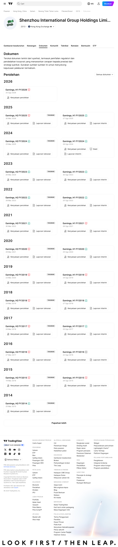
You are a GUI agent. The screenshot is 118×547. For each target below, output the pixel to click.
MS (92, 4)
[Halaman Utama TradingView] (10, 3)
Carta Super (37, 443)
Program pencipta (83, 451)
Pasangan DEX (38, 463)
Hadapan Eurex (59, 475)
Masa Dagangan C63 (62, 510)
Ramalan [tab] (74, 46)
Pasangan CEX (38, 460)
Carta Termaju (99, 451)
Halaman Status (60, 535)
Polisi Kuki (57, 525)
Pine (34, 465)
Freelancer (81, 480)
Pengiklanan (98, 460)
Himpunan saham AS (61, 478)
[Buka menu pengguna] (98, 3)
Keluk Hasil (36, 502)
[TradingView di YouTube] (14, 449)
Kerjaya (56, 495)
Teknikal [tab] (64, 46)
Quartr (16, 487)
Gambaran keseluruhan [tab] (14, 46)
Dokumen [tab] (43, 46)
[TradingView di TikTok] (14, 453)
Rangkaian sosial (83, 443)
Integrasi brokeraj (100, 463)
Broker (56, 460)
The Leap (57, 465)
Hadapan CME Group (62, 473)
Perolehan (36, 487)
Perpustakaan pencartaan (103, 446)
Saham (35, 450)
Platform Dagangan (101, 453)
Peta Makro (36, 507)
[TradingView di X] (5, 449)
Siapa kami (58, 485)
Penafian (57, 519)
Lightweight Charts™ (101, 448)
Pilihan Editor (81, 468)
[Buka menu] (4, 3)
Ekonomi (35, 485)
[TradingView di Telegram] (10, 453)
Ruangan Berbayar (84, 483)
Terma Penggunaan (61, 517)
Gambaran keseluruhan (62, 458)
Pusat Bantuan (59, 492)
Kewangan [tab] (31, 46)
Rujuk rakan (81, 448)
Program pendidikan (101, 468)
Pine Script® (37, 510)
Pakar (79, 478)
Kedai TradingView (61, 505)
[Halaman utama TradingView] (13, 441)
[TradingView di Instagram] (19, 449)
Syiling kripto (37, 458)
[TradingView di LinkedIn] (5, 453)
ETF (33, 453)
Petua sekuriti (59, 530)
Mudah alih (36, 517)
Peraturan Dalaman (84, 453)
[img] (51, 27)
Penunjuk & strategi (84, 475)
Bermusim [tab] (85, 46)
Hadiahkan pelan (60, 451)
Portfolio (35, 500)
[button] (104, 74)
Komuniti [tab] (54, 46)
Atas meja (36, 519)
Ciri (55, 443)
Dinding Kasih (82, 446)
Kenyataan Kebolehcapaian (64, 527)
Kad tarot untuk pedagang (64, 507)
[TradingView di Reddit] (19, 453)
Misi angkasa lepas (61, 487)
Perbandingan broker (62, 463)
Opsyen (35, 505)
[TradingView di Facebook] (10, 449)
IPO (33, 492)
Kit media (57, 498)
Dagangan (80, 463)
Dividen (35, 490)
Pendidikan (81, 465)
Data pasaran (59, 448)
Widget (96, 443)
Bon (33, 455)
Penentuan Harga (60, 446)
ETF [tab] (94, 46)
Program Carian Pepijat (62, 532)
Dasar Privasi (59, 522)
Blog (55, 490)
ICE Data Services (9, 467)
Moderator (80, 456)
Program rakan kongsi (102, 465)
